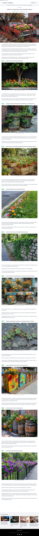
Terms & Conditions (12, 532)
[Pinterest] (19, 534)
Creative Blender (15, 11)
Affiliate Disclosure (26, 532)
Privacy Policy (19, 532)
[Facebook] (17, 534)
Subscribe (33, 2)
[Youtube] (21, 534)
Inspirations (19, 7)
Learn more (30, 5)
